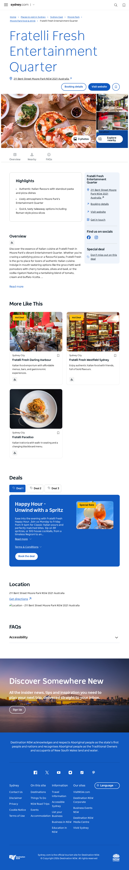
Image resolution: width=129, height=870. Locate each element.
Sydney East (56, 17)
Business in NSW (61, 822)
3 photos (83, 139)
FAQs (49, 159)
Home (13, 17)
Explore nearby (111, 139)
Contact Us (15, 792)
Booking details (74, 86)
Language (106, 785)
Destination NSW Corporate (83, 800)
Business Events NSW (82, 810)
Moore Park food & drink (22, 21)
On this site (38, 785)
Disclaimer (15, 798)
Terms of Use (17, 816)
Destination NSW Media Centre (83, 820)
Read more (21, 539)
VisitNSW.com (81, 792)
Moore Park (73, 17)
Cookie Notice (17, 810)
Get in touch (98, 220)
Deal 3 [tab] (55, 488)
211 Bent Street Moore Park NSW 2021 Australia (42, 79)
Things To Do (38, 798)
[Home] (19, 4)
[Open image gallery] (48, 147)
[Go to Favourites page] (123, 4)
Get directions (18, 599)
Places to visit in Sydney (33, 17)
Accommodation (41, 816)
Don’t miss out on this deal (104, 257)
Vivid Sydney (81, 828)
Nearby (32, 159)
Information (60, 785)
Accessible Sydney (58, 804)
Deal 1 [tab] (19, 488)
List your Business (57, 814)
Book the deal (26, 556)
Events (35, 810)
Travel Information (59, 794)
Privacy (13, 804)
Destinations (38, 792)
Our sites (79, 785)
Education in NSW (59, 830)
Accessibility (18, 637)
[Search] (116, 5)
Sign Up (17, 709)
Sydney (14, 785)
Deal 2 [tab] (37, 488)
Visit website (99, 86)
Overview (14, 159)
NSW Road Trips (40, 804)
